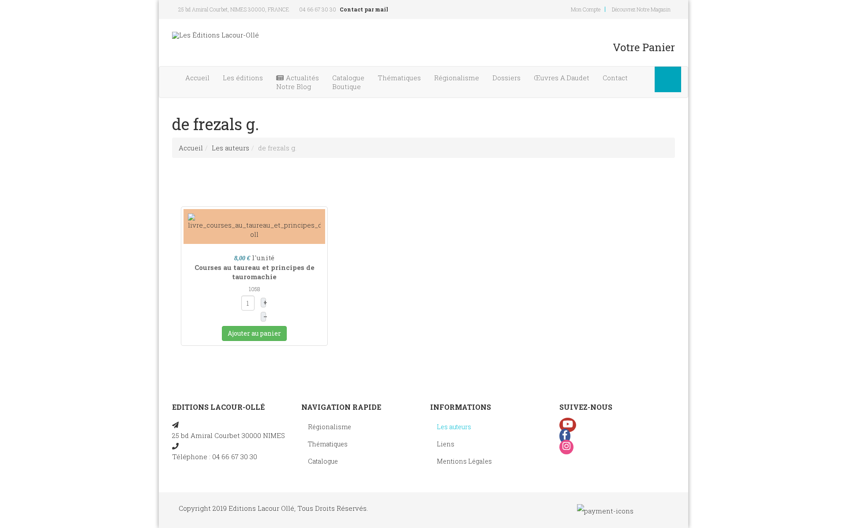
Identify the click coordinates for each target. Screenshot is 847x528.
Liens (445, 444)
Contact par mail (364, 9)
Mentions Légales (464, 461)
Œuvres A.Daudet (561, 77)
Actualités (297, 82)
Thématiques (399, 77)
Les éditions (243, 77)
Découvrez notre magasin (641, 9)
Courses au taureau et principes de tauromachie (255, 272)
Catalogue (348, 82)
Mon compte (585, 9)
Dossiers (506, 77)
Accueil (197, 77)
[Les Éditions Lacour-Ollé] (215, 35)
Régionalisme (456, 77)
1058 (254, 288)
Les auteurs (230, 147)
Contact (615, 77)
